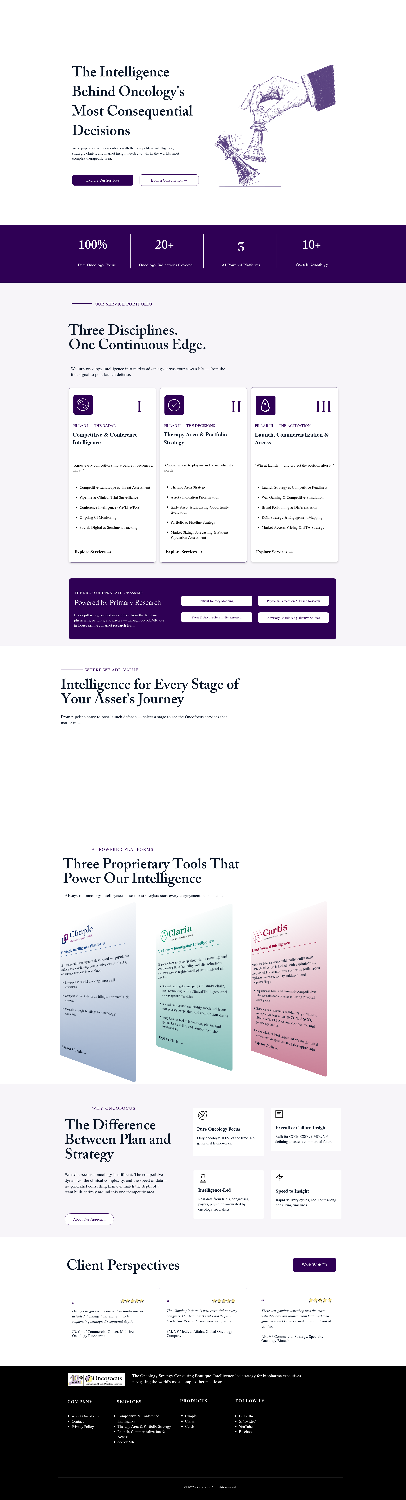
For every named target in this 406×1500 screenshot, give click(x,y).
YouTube (246, 1428)
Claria (190, 1423)
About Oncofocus (85, 1418)
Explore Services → (93, 551)
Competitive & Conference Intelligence (138, 1420)
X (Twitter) (247, 1423)
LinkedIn (246, 1418)
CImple (191, 1418)
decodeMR (126, 1444)
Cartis (189, 1428)
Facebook (246, 1433)
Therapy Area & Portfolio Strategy (144, 1428)
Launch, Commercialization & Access (141, 1436)
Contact (78, 1423)
